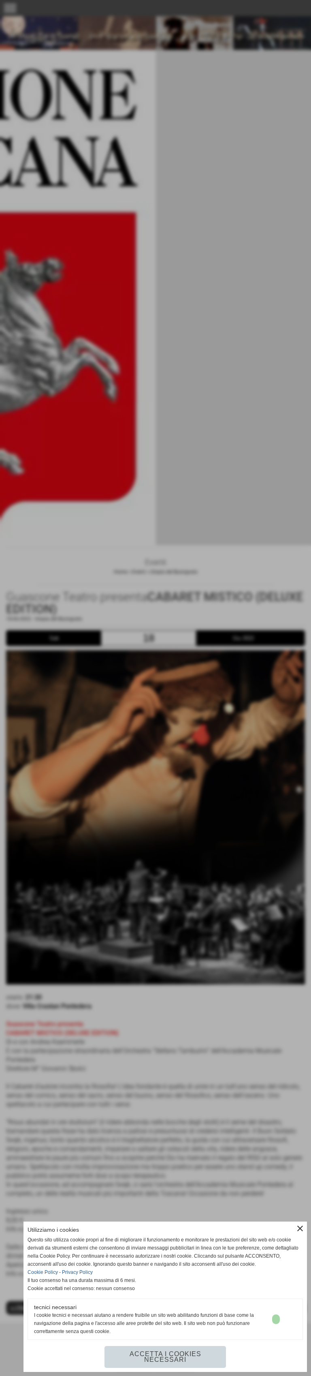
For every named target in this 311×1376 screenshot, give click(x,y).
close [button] (300, 1228)
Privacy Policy (77, 1272)
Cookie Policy (43, 1272)
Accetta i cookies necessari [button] (165, 1356)
